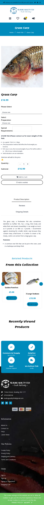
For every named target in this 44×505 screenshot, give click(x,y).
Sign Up (3, 478)
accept (28, 502)
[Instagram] (40, 2)
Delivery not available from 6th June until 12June (19, 2)
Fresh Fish (20, 32)
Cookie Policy (5, 450)
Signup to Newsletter (8, 481)
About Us (4, 425)
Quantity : (5, 163)
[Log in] (33, 18)
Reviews (22, 205)
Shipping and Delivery (8, 456)
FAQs (3, 432)
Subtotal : (5, 169)
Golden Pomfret (11, 287)
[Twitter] (35, 2)
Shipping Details (22, 212)
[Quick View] (10, 282)
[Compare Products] (6, 282)
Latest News (5, 435)
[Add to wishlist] (17, 282)
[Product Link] (13, 282)
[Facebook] (37, 2)
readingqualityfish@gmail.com (13, 398)
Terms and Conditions (8, 460)
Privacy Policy (5, 453)
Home (11, 32)
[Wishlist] (17, 18)
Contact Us (4, 428)
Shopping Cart (5, 484)
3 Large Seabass (32, 294)
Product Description (21, 199)
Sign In (3, 475)
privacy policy (17, 502)
